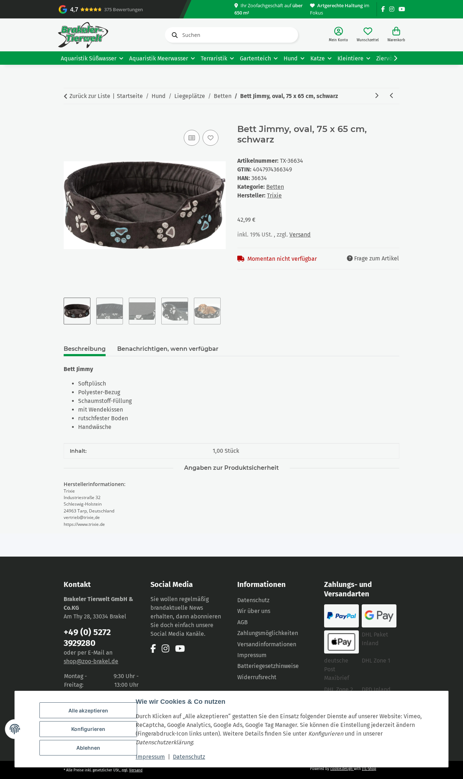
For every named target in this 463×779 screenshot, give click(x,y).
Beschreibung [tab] (85, 348)
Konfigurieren (88, 729)
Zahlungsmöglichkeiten (267, 633)
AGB (242, 622)
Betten (275, 186)
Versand (300, 234)
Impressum (150, 756)
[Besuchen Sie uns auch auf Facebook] (383, 9)
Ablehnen (88, 748)
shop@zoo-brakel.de (91, 661)
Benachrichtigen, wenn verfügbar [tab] (167, 348)
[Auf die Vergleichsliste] (192, 138)
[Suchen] (173, 35)
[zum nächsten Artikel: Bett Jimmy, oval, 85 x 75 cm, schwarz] (376, 96)
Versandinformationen (266, 644)
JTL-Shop (369, 769)
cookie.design (342, 769)
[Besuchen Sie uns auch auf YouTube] (402, 9)
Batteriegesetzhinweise (268, 666)
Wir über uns (253, 611)
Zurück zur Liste (89, 96)
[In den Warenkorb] (69, 120)
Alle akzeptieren (88, 710)
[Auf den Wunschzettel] (210, 138)
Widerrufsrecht (256, 677)
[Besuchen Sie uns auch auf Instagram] (391, 9)
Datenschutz (189, 756)
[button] (338, 35)
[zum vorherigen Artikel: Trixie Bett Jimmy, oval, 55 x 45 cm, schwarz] (391, 96)
